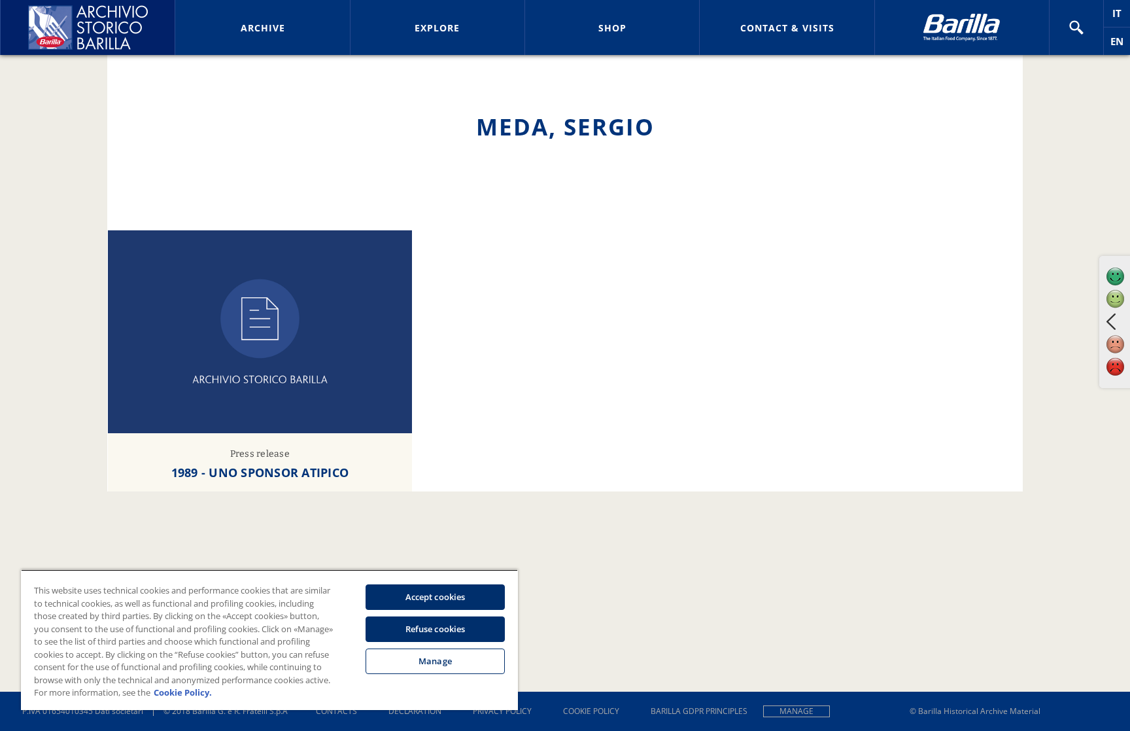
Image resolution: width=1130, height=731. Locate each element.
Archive (263, 28)
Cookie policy (591, 711)
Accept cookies (435, 597)
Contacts (336, 711)
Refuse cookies (435, 629)
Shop (612, 28)
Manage (796, 711)
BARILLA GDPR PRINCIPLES (699, 711)
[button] (1076, 27)
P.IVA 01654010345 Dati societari (82, 711)
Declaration (414, 711)
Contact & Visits (787, 28)
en (1120, 45)
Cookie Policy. (183, 692)
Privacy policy (502, 711)
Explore (437, 28)
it (1121, 17)
